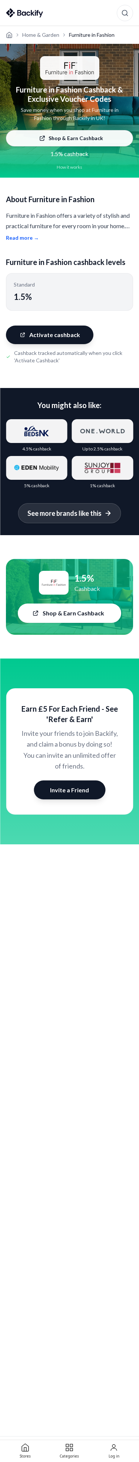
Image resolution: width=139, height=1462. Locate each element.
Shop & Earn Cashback (76, 138)
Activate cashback (54, 334)
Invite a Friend (69, 789)
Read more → (22, 237)
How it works (69, 167)
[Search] (125, 13)
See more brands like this (64, 513)
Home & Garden (40, 35)
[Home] (9, 35)
